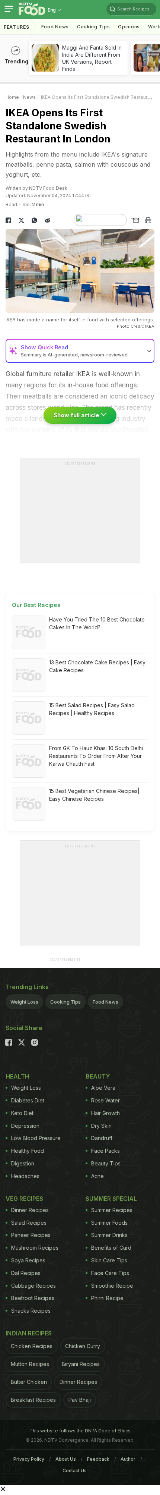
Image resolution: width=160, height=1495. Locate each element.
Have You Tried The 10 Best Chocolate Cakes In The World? (97, 623)
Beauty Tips (106, 1163)
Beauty (98, 1076)
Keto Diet (22, 1113)
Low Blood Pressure (36, 1138)
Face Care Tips (110, 1273)
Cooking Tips (65, 1002)
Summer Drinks (109, 1235)
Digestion (22, 1163)
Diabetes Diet (27, 1100)
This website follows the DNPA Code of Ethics (80, 1430)
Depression (25, 1126)
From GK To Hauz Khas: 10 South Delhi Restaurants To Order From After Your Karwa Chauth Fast (96, 756)
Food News (55, 26)
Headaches (25, 1176)
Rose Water (105, 1100)
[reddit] (47, 220)
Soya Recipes (28, 1260)
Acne (97, 1176)
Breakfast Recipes (33, 1400)
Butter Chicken (29, 1382)
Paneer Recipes (31, 1235)
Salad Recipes (29, 1222)
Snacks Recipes (31, 1310)
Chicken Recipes (31, 1346)
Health (17, 1076)
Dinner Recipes (30, 1210)
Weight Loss (24, 1002)
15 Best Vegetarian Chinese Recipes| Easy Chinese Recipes (94, 795)
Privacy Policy (28, 1459)
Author (128, 1459)
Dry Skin (101, 1126)
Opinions (129, 26)
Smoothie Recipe (112, 1285)
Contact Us (75, 1470)
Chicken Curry (82, 1346)
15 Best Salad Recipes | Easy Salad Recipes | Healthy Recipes (92, 709)
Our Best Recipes (36, 604)
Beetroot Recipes (32, 1298)
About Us (65, 1459)
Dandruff (101, 1138)
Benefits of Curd (111, 1247)
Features (16, 27)
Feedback (98, 1459)
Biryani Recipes (81, 1364)
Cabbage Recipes (33, 1285)
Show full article (77, 415)
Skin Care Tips (109, 1260)
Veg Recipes (24, 1198)
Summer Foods (109, 1222)
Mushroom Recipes (34, 1247)
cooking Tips (93, 26)
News (29, 97)
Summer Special (111, 1198)
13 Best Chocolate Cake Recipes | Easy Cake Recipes (97, 666)
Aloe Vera (103, 1088)
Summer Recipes (111, 1210)
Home (12, 97)
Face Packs (105, 1151)
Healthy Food (27, 1151)
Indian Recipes (29, 1333)
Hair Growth (105, 1113)
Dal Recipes (26, 1273)
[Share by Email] (134, 220)
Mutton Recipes (30, 1364)
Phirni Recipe (107, 1298)
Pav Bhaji (79, 1400)
